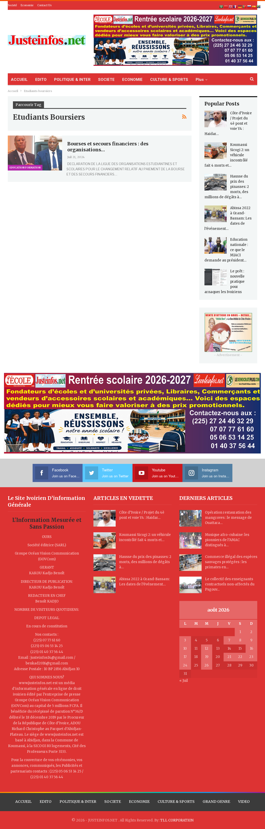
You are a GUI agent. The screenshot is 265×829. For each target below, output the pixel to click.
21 (229, 657)
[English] (231, 6)
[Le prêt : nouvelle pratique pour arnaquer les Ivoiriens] (215, 277)
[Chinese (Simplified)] (226, 6)
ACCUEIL (19, 79)
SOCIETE (106, 79)
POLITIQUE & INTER (72, 79)
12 (206, 648)
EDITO (41, 79)
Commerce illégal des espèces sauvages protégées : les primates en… (231, 562)
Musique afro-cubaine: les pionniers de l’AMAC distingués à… (227, 540)
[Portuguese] (244, 6)
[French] (235, 6)
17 (185, 657)
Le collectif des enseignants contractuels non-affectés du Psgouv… (229, 584)
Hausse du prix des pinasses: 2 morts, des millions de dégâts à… (145, 562)
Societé (12, 5)
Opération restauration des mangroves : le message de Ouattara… (228, 517)
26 (206, 665)
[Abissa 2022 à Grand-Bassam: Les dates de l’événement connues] (215, 214)
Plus (200, 79)
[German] (240, 6)
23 (251, 657)
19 (206, 657)
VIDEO (244, 801)
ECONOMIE (132, 79)
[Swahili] (258, 6)
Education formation (25, 167)
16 (251, 648)
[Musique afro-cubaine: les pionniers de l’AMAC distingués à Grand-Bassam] (190, 540)
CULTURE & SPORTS (169, 79)
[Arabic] (221, 6)
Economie (27, 5)
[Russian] (249, 6)
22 (240, 657)
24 (185, 665)
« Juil (183, 680)
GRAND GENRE (216, 801)
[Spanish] (254, 6)
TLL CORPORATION (177, 820)
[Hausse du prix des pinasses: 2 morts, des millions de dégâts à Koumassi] (215, 182)
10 (185, 648)
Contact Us (44, 5)
